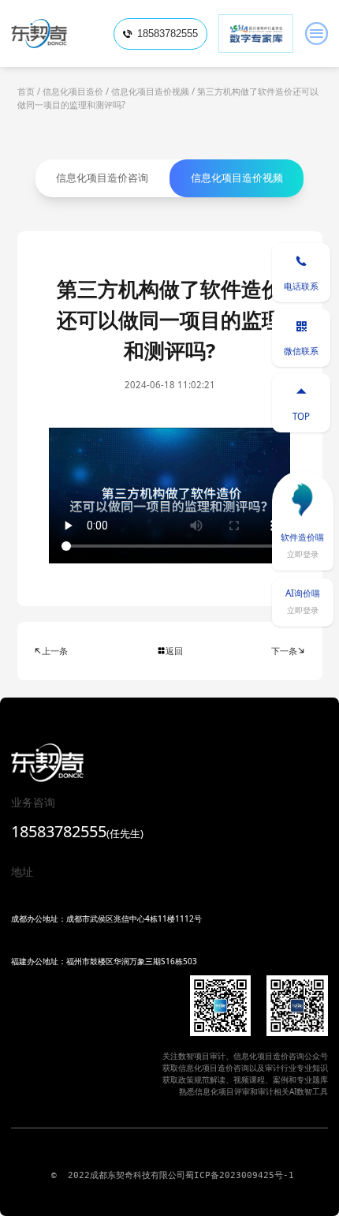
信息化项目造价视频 (150, 91)
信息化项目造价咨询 (102, 177)
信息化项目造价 (73, 91)
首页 (26, 91)
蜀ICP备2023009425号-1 (239, 1174)
